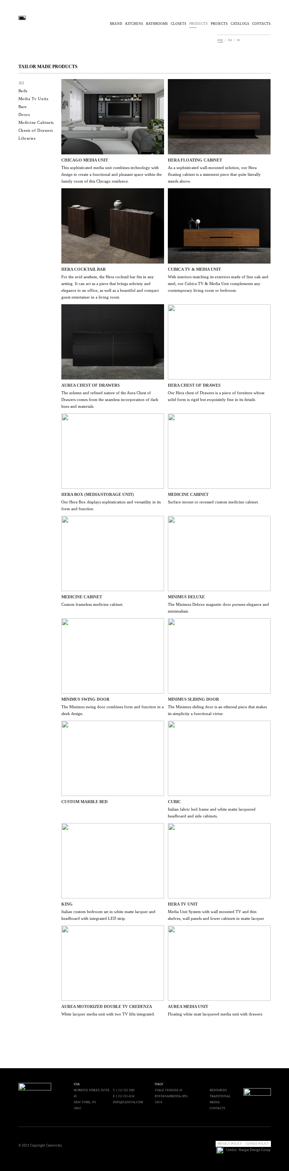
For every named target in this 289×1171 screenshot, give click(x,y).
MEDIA (215, 1102)
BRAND (116, 24)
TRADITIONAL (220, 1096)
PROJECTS (219, 24)
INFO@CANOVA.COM (128, 1102)
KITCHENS (134, 24)
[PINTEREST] (194, 1141)
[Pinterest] (255, 40)
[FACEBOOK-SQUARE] (207, 1141)
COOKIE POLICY (257, 1143)
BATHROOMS (157, 24)
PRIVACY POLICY (230, 1143)
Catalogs (240, 24)
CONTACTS (261, 24)
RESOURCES (218, 1090)
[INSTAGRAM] (201, 1141)
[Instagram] (262, 40)
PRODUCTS (198, 24)
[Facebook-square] (268, 40)
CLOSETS (178, 24)
